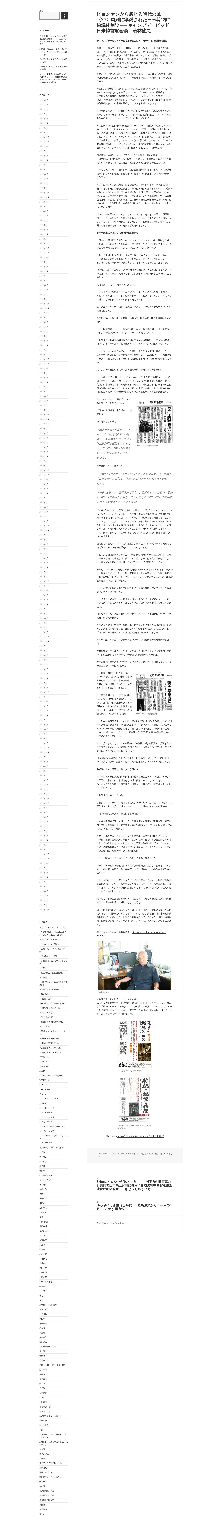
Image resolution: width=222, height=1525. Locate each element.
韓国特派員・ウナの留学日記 (51, 1477)
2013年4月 (43, 835)
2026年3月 (43, 123)
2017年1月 (43, 632)
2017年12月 (44, 581)
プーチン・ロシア (46, 1131)
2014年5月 (43, 775)
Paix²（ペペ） (45, 1084)
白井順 (42, 1397)
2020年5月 (43, 447)
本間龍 (42, 1319)
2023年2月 (43, 294)
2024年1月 (43, 243)
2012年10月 (44, 863)
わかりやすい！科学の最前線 (51, 1147)
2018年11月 (44, 530)
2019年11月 (44, 475)
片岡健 (42, 1374)
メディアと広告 (45, 1143)
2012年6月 (43, 882)
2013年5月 (43, 831)
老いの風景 (44, 1425)
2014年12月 (44, 747)
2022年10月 (44, 313)
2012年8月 (43, 872)
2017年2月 (43, 627)
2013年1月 (43, 849)
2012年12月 (44, 854)
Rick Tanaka (44, 1089)
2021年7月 (43, 382)
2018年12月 (44, 525)
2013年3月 (43, 840)
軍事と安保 (44, 1454)
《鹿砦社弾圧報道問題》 (49, 1043)
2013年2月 (43, 845)
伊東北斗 (43, 1184)
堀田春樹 (43, 1226)
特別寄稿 (43, 1379)
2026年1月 (43, 132)
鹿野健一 (43, 1504)
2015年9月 (43, 706)
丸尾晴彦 (43, 1161)
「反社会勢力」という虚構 (50, 1047)
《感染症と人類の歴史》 (49, 989)
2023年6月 (43, 276)
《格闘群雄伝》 (45, 998)
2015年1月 (43, 743)
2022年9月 (43, 317)
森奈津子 (43, 1337)
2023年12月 (44, 248)
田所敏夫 (43, 1388)
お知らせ (43, 1103)
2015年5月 (43, 724)
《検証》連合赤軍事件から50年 (52, 1003)
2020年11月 (44, 419)
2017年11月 (44, 586)
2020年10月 (44, 424)
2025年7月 (43, 160)
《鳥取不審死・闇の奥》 (49, 1038)
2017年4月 (43, 618)
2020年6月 (43, 442)
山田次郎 (43, 1277)
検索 (41, 11)
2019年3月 (43, 512)
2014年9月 (43, 761)
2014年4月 (43, 780)
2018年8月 (43, 544)
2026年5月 (43, 114)
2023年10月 (44, 257)
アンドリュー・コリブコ (49, 1098)
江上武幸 (43, 1351)
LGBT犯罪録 (44, 1080)
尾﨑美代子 (44, 1268)
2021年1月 (43, 410)
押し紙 (42, 1291)
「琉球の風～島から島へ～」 (51, 1052)
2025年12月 (44, 137)
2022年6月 (43, 331)
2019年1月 (43, 521)
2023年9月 (43, 262)
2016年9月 (43, 650)
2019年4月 (43, 507)
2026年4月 (43, 118)
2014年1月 (43, 794)
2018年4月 (43, 562)
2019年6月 (43, 498)
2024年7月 (43, 216)
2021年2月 (43, 405)
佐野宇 (42, 1194)
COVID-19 (43, 1061)
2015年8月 (43, 710)
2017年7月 (43, 604)
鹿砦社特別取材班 (46, 1500)
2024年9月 (43, 206)
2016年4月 (43, 673)
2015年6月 (43, 720)
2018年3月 (43, 567)
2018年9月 (43, 539)
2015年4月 (43, 729)
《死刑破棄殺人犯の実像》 (50, 1008)
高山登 (42, 1486)
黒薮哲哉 (43, 1509)
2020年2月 (43, 461)
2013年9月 (43, 812)
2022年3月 (43, 345)
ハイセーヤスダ (45, 1121)
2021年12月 (44, 359)
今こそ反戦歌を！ (46, 1175)
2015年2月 (43, 738)
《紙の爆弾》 (45, 1026)
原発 (41, 1217)
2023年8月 (43, 266)
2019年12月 (44, 470)
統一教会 (43, 1420)
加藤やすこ (44, 1198)
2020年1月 (43, 465)
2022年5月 (43, 336)
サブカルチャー (45, 1112)
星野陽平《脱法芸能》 (48, 1305)
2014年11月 (44, 752)
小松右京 (43, 1254)
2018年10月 (44, 535)
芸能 (41, 1430)
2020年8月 (43, 433)
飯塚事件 (43, 1481)
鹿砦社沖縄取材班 (46, 1495)
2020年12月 (44, 414)
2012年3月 (43, 896)
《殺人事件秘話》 (46, 1012)
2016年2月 (43, 683)
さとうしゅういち (46, 1108)
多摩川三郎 (44, 1231)
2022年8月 (43, 322)
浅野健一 (43, 1356)
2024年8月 (43, 211)
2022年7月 (43, 327)
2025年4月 (43, 174)
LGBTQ (42, 1071)
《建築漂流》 (45, 977)
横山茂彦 (43, 1342)
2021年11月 (44, 364)
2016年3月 (43, 678)
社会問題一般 (45, 1406)
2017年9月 (43, 595)
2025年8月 (43, 155)
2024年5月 (43, 225)
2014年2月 (43, 789)
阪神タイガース (45, 1472)
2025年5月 (43, 169)
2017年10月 (44, 590)
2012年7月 (43, 877)
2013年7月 (43, 821)
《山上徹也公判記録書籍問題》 (52, 973)
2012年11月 (44, 859)
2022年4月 (43, 340)
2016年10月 (44, 646)
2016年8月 (43, 655)
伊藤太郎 (43, 1189)
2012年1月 (43, 905)
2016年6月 (43, 664)
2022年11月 (44, 308)
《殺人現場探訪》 (46, 1017)
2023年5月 (43, 280)
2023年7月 (43, 271)
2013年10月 (44, 808)
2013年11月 (44, 803)
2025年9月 (43, 151)
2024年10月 (44, 202)
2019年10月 (44, 479)
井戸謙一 (43, 1166)
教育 (41, 1295)
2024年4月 (43, 229)
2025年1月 (43, 188)
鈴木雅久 (43, 1467)
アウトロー (44, 1094)
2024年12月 (44, 192)
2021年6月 (43, 387)
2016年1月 (43, 687)
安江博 (42, 1249)
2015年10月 (44, 701)
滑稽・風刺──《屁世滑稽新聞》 (52, 1365)
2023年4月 (43, 285)
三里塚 (42, 1152)
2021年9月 (43, 373)
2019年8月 (43, 488)
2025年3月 (43, 179)
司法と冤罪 (44, 1221)
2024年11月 (44, 197)
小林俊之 (43, 1258)
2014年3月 (43, 784)
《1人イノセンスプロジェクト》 (52, 927)
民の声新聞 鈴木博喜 (48, 1346)
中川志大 (43, 1157)
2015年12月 (44, 692)
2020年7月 (43, 438)
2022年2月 (43, 350)
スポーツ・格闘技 (46, 1117)
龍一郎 (42, 1514)
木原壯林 (43, 1314)
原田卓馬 (43, 1208)
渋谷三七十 (44, 1360)
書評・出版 (44, 1309)
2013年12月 (44, 798)
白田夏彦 (43, 1402)
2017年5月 (43, 613)
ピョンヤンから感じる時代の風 (52, 1126)
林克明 (42, 1332)
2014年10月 (44, 757)
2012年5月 (43, 886)
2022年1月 (43, 354)
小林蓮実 (43, 1263)
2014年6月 (43, 771)
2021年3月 (43, 401)
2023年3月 (43, 290)
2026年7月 (43, 105)
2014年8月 (43, 766)
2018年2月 (43, 572)
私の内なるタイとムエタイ (50, 1416)
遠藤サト (43, 1458)
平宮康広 (43, 1286)
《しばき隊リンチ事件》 (49, 944)
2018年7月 (43, 549)
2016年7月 (43, 660)
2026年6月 (43, 109)
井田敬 (42, 1171)
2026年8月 (43, 100)
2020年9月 (43, 428)
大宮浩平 (43, 1240)
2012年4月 (43, 891)
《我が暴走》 (45, 994)
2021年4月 (43, 396)
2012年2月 (43, 900)
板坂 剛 (42, 1328)
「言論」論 (44, 1057)
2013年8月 (43, 817)
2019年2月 (43, 516)
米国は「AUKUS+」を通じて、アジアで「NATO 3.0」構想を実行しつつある (53, 52)
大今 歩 (42, 1235)
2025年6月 (43, 165)
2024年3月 (43, 234)
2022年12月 (44, 303)
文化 (41, 1300)
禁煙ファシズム (45, 1411)
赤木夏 (42, 1449)
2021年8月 (43, 377)
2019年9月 (43, 484)
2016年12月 (44, 636)
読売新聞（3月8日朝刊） (109, 673)
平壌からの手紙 (45, 1282)
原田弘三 (43, 1212)
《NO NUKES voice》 (48, 939)
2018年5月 (43, 558)
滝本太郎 (43, 1369)
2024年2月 (43, 239)
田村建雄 (43, 1393)
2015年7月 (43, 715)
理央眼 (42, 1383)
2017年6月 (43, 609)
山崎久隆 (43, 1272)
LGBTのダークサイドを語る (51, 1075)
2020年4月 (43, 451)
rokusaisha (119, 1153)
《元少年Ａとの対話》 (48, 956)
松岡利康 (43, 1323)
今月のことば (45, 1180)
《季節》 (43, 968)
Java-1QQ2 (44, 1066)
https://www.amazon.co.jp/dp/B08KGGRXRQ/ (140, 1135)
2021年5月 (43, 391)
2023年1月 (43, 299)
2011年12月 (44, 909)
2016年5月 (43, 669)
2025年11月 (44, 142)
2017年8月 (43, 599)
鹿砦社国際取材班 (46, 1491)
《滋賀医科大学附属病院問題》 (52, 1022)
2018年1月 (43, 576)
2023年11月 (44, 253)
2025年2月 (43, 183)
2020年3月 (43, 456)
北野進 (42, 1203)
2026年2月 (43, 128)
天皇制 (42, 1245)
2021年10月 (44, 368)
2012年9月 (43, 868)
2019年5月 (43, 502)
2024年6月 (43, 220)
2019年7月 (43, 493)
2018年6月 (43, 553)
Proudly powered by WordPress (111, 1223)
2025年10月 (44, 146)
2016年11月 (44, 641)
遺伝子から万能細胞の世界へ (51, 1463)
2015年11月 (44, 697)
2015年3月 (43, 734)
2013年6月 (43, 826)
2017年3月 (43, 623)
